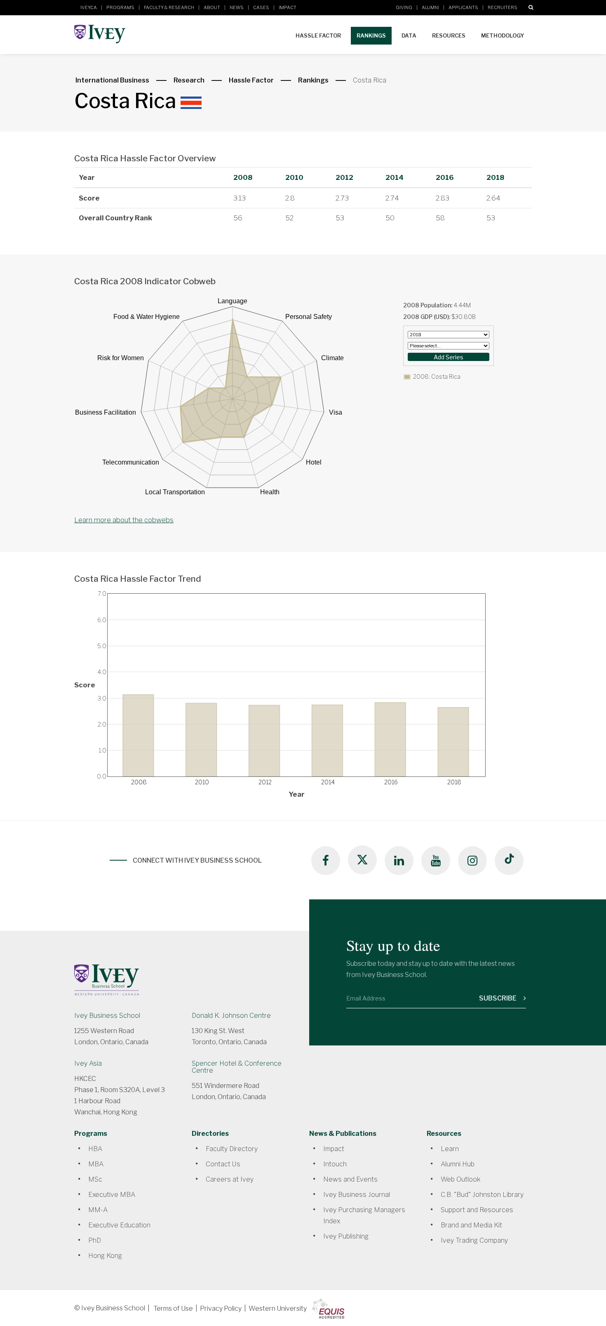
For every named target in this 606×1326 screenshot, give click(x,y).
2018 (495, 177)
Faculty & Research (169, 7)
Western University (278, 1308)
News (237, 7)
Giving (404, 7)
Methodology (502, 35)
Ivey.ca (88, 7)
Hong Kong (105, 1256)
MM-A (98, 1210)
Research (189, 80)
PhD (94, 1240)
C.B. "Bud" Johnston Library (482, 1195)
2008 (242, 177)
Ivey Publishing (346, 1236)
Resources (448, 35)
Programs (120, 7)
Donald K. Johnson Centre (231, 1015)
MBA (95, 1164)
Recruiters (502, 7)
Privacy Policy (221, 1308)
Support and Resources (477, 1210)
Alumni (430, 7)
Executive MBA (111, 1195)
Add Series (448, 357)
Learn (450, 1149)
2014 (394, 177)
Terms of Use (173, 1308)
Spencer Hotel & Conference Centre (237, 1066)
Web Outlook (460, 1179)
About (212, 7)
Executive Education (119, 1225)
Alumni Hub (457, 1164)
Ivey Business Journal (356, 1195)
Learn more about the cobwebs (124, 520)
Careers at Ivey (230, 1179)
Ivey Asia (88, 1063)
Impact (287, 7)
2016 (445, 177)
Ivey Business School (107, 1015)
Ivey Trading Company (474, 1240)
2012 (344, 177)
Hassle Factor (318, 35)
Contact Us (223, 1164)
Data (409, 35)
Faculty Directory (232, 1149)
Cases (261, 7)
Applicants (463, 7)
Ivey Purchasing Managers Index (364, 1215)
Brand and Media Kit (471, 1225)
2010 (294, 177)
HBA (95, 1149)
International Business (112, 80)
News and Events (350, 1179)
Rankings (371, 35)
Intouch (335, 1164)
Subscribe (498, 998)
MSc (95, 1179)
